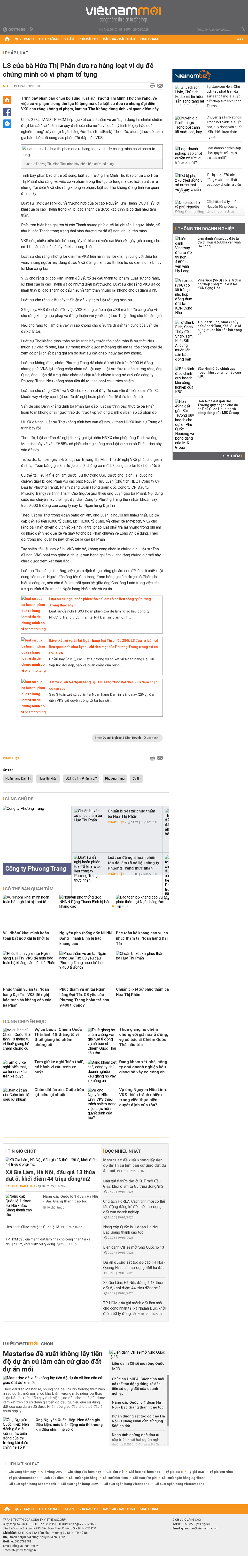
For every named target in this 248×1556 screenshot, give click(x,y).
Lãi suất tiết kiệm (115, 1478)
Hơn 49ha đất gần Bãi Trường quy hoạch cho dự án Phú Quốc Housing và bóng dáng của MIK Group (218, 407)
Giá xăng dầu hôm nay (84, 1472)
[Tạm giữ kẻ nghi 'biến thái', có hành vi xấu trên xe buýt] (17, 1071)
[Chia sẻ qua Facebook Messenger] (7, 123)
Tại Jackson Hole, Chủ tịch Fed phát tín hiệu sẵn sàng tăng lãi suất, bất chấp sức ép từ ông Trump (224, 96)
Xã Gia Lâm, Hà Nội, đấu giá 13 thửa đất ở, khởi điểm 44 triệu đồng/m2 (50, 1175)
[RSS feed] (32, 29)
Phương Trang (114, 779)
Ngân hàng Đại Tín (18, 779)
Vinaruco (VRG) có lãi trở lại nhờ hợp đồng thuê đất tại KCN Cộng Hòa (219, 284)
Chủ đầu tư (88, 39)
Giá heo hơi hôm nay (144, 1472)
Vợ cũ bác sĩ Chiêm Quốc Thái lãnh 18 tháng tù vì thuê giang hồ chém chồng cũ (58, 1037)
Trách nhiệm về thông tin (19, 1550)
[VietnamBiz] (193, 75)
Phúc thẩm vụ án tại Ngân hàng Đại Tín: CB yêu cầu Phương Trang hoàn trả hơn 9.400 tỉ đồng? (84, 997)
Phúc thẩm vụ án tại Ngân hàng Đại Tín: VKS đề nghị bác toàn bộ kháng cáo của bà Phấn (27, 997)
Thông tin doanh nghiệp (206, 228)
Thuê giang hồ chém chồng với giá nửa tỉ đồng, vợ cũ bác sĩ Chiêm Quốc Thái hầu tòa (143, 1037)
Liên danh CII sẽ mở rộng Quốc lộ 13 (33, 1227)
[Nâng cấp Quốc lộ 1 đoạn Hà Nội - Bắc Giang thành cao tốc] (20, 1205)
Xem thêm (231, 456)
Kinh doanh (149, 39)
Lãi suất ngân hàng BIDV (79, 1484)
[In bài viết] (151, 86)
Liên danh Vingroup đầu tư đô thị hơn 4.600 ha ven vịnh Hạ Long (219, 242)
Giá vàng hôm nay (22, 1472)
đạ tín (136, 779)
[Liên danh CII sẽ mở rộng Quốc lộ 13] (139, 1354)
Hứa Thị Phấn (48, 779)
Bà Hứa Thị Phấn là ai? (81, 779)
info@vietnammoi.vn (25, 1546)
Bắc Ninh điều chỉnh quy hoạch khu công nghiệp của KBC (219, 372)
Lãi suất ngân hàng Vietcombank (179, 1484)
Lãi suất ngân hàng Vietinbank (126, 1484)
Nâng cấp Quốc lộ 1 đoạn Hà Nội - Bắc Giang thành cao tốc (70, 1198)
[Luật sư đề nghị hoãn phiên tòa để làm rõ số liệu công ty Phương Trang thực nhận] (33, 629)
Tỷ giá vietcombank (23, 1478)
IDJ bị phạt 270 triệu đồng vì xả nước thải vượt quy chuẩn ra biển (224, 179)
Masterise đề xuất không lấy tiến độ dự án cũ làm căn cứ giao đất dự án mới (134, 1165)
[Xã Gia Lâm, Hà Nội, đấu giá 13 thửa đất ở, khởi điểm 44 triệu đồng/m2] (52, 1162)
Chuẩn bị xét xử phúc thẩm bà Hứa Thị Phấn (131, 814)
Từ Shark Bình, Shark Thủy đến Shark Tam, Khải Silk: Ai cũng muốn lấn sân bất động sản (220, 328)
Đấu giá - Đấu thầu (119, 39)
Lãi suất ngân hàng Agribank (183, 1478)
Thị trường (49, 39)
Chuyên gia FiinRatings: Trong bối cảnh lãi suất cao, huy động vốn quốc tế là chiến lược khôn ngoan (224, 127)
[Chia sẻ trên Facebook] (7, 112)
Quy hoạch (24, 39)
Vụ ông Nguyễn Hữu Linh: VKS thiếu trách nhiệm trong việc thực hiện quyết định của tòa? (143, 1097)
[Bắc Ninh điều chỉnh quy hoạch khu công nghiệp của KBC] (184, 380)
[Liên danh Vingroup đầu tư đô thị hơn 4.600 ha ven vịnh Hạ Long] (184, 254)
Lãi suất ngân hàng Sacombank (32, 1484)
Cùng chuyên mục (25, 1021)
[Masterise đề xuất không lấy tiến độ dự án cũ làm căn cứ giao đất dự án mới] (54, 1380)
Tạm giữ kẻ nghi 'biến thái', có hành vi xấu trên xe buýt (59, 1066)
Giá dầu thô (115, 1472)
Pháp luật (16, 52)
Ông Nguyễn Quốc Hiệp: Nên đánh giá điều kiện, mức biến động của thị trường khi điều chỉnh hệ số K (69, 1425)
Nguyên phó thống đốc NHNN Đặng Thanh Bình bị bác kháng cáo (85, 938)
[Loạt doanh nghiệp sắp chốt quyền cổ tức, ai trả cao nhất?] (189, 156)
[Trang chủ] (7, 39)
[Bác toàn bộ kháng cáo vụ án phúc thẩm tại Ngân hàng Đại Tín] (142, 906)
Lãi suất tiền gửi (145, 1478)
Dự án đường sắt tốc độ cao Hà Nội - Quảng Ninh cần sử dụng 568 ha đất (138, 1421)
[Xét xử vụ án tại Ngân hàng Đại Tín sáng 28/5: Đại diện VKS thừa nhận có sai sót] (33, 712)
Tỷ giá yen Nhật (221, 1472)
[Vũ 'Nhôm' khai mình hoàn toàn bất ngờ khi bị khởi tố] (29, 902)
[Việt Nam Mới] (124, 14)
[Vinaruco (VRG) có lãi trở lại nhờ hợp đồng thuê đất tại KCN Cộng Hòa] (184, 296)
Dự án (68, 39)
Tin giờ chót (22, 1151)
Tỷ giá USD (196, 1472)
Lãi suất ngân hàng (83, 1478)
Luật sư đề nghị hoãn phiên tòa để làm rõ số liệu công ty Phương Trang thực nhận (133, 862)
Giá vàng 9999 (51, 1472)
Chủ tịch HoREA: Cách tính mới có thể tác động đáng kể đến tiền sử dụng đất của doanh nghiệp (134, 1206)
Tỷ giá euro (174, 1472)
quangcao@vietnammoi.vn (199, 1528)
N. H (6, 86)
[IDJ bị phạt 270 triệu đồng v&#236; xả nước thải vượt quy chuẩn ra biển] (189, 183)
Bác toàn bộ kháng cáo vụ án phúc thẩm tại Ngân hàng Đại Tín (142, 938)
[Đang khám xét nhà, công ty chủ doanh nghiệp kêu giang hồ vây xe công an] (102, 1071)
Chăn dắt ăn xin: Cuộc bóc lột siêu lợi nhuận (59, 1092)
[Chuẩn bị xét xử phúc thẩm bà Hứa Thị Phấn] (89, 815)
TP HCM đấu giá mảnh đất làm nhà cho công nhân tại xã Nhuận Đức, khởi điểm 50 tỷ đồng (134, 1308)
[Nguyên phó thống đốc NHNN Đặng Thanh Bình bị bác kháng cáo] (85, 906)
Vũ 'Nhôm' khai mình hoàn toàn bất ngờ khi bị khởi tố (26, 936)
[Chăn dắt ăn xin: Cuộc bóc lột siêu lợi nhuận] (17, 1104)
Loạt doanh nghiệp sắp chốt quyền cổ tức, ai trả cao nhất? (224, 153)
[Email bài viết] (159, 86)
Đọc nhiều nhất (123, 1151)
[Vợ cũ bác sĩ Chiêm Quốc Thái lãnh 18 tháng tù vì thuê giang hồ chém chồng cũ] (17, 1041)
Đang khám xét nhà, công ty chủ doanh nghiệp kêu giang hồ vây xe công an (143, 1066)
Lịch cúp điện (54, 1478)
